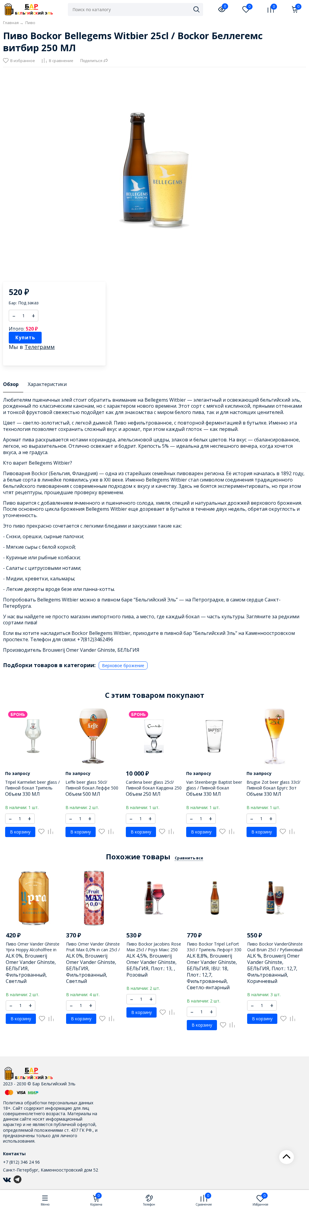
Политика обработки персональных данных (48, 1103)
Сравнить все (189, 858)
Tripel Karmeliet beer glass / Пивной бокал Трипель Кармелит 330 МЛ (32, 787)
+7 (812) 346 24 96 (21, 1162)
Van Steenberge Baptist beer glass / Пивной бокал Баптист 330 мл (214, 787)
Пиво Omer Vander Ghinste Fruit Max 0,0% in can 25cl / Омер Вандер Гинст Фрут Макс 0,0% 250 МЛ (93, 952)
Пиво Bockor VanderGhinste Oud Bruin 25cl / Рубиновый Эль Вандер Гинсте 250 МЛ (275, 949)
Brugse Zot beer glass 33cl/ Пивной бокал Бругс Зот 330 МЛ (273, 787)
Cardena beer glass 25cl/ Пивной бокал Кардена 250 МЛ (154, 787)
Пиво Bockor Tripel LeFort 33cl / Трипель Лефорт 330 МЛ (214, 949)
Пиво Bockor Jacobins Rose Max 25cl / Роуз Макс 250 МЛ (153, 949)
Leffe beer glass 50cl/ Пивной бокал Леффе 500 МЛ (91, 787)
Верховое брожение (123, 665)
